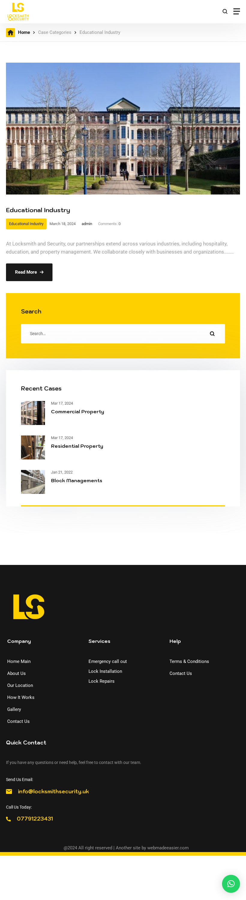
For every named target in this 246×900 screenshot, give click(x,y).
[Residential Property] (33, 439)
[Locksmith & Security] (18, 11)
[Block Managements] (33, 474)
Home (24, 32)
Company (19, 641)
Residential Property (77, 446)
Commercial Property (77, 411)
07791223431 (35, 818)
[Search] (212, 333)
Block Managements (76, 480)
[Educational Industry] (123, 66)
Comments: (109, 223)
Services (99, 641)
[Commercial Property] (33, 405)
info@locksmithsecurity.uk (53, 791)
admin (87, 223)
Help (175, 641)
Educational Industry (38, 210)
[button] (231, 884)
